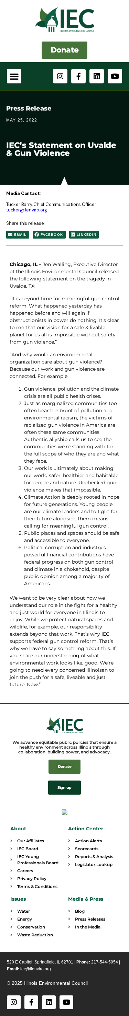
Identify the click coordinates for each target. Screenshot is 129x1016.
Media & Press (85, 899)
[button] (14, 76)
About (18, 829)
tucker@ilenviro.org (26, 210)
